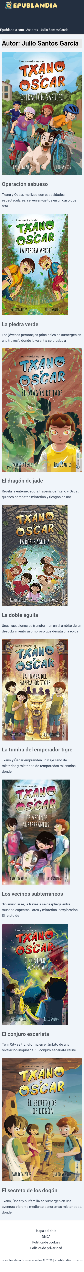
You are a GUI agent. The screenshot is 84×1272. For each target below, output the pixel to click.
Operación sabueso (25, 184)
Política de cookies (46, 1242)
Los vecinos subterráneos (32, 894)
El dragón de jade (22, 481)
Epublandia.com (12, 30)
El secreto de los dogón (29, 1190)
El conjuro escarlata (25, 1034)
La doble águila (20, 615)
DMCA (46, 1236)
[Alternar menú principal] (13, 17)
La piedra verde (20, 324)
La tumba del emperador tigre (37, 750)
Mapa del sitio (46, 1231)
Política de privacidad (46, 1248)
